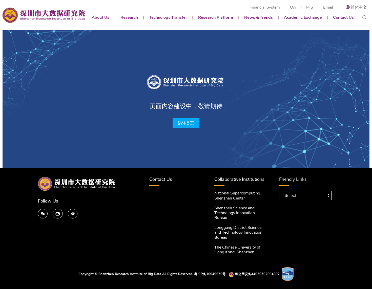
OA (293, 7)
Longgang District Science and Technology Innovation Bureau (238, 232)
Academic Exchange (303, 17)
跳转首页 (186, 123)
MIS (309, 7)
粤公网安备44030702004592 (257, 274)
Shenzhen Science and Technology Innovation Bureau (234, 212)
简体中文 (359, 7)
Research (129, 17)
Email (328, 7)
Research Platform (215, 17)
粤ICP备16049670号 (210, 274)
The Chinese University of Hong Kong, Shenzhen (237, 249)
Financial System (265, 7)
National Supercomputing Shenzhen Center (237, 195)
